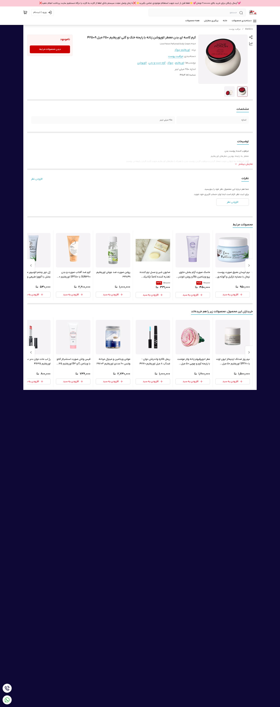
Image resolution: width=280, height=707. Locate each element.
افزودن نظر (37, 179)
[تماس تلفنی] (7, 688)
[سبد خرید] (25, 12)
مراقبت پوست (234, 29)
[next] (31, 265)
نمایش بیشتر (246, 164)
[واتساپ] (7, 699)
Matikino (249, 29)
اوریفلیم (179, 62)
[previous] (249, 265)
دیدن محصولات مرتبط (50, 49)
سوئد (170, 62)
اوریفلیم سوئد (182, 49)
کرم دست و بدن (157, 62)
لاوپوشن (142, 62)
